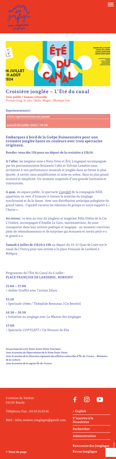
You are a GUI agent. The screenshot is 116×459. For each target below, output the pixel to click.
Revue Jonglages (85, 451)
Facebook (75, 399)
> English (79, 411)
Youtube (100, 399)
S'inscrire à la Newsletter (83, 420)
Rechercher (81, 429)
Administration (84, 436)
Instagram (87, 399)
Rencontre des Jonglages (91, 446)
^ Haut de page (16, 452)
